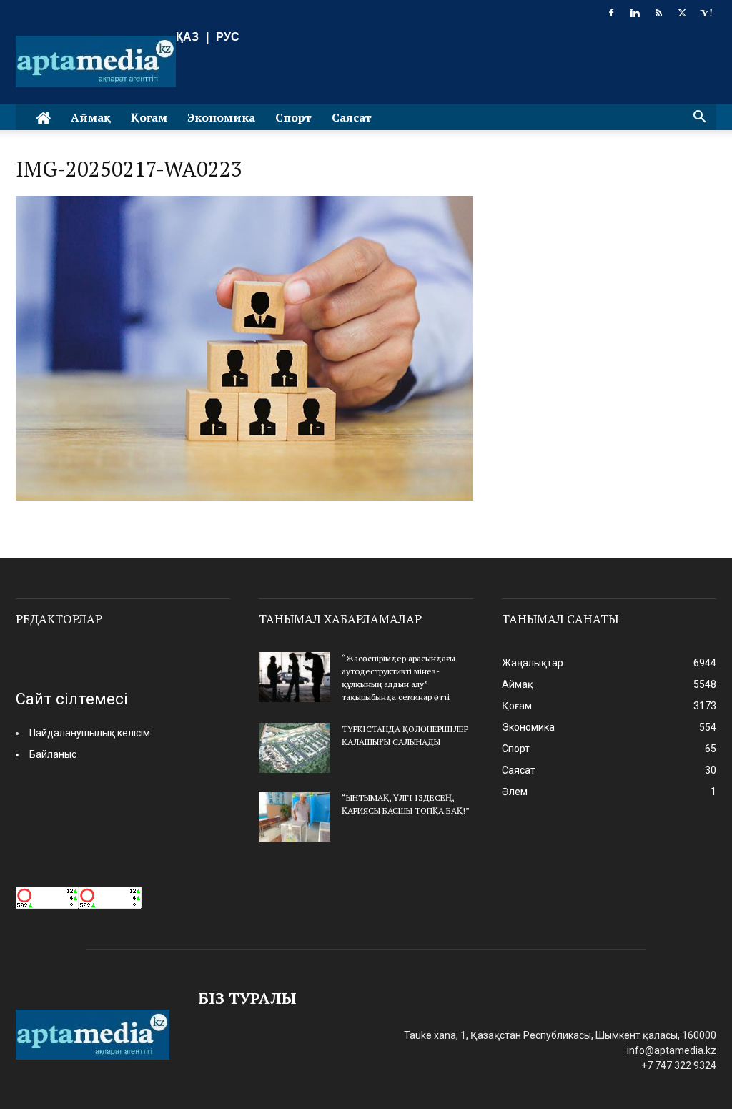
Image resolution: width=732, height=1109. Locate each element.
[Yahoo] (705, 13)
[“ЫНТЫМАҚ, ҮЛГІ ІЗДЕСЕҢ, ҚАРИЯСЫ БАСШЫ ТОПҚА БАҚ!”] (294, 817)
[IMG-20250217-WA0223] (244, 496)
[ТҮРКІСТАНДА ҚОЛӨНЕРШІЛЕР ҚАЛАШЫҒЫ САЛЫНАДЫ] (294, 748)
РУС (227, 37)
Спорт (293, 117)
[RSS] (658, 13)
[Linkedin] (635, 13)
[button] (699, 118)
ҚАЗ (187, 37)
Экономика (221, 117)
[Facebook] (611, 13)
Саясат (352, 117)
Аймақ (91, 117)
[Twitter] (682, 13)
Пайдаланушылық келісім (89, 733)
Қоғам (149, 117)
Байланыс (52, 754)
